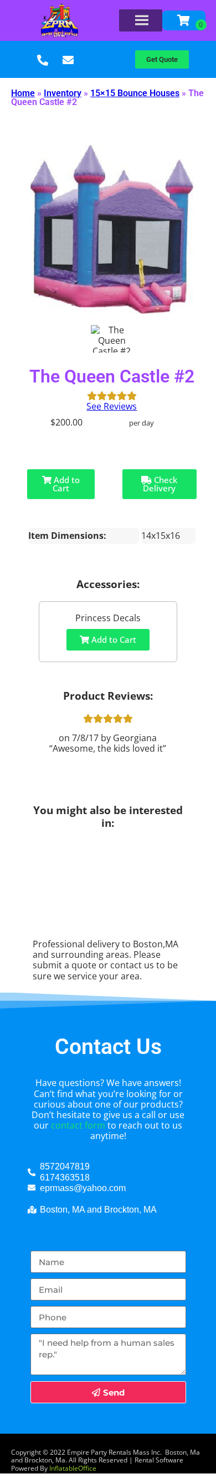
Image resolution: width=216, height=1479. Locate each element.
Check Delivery (160, 484)
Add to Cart (66, 484)
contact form (78, 1125)
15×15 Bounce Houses (134, 93)
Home (23, 93)
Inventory (62, 93)
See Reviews (111, 406)
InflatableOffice (72, 1468)
